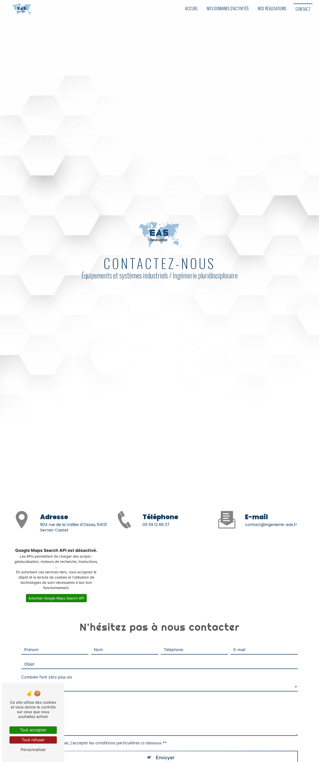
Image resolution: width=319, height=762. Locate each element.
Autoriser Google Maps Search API (56, 598)
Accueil (191, 8)
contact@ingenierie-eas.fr (271, 524)
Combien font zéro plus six (46, 677)
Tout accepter (33, 729)
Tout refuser (33, 739)
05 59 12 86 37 (156, 524)
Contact (303, 9)
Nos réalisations (272, 8)
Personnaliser (33, 749)
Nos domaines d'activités (228, 8)
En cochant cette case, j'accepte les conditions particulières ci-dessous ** (96, 742)
